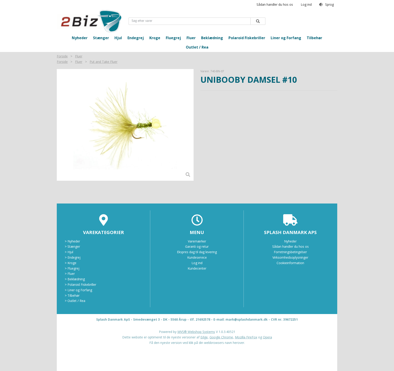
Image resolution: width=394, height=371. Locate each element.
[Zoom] (125, 124)
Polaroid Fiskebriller (246, 37)
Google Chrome (221, 337)
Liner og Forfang (286, 37)
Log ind (306, 4)
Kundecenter (197, 268)
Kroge (154, 37)
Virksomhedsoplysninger (290, 257)
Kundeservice (197, 257)
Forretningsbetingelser (290, 252)
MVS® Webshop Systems (196, 332)
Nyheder (80, 37)
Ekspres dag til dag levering (197, 252)
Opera (267, 337)
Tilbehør (314, 37)
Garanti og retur (197, 246)
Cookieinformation (290, 263)
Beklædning (212, 37)
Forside (62, 56)
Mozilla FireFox (246, 337)
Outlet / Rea (197, 47)
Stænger (101, 37)
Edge (204, 337)
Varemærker (197, 241)
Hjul (118, 37)
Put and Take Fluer (103, 61)
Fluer (191, 37)
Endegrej (135, 37)
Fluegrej (173, 37)
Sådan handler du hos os (275, 4)
